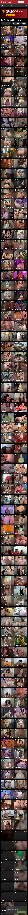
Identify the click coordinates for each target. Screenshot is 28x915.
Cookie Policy (16, 909)
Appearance (7, 23)
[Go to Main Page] (8, 2)
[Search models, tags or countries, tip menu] (26, 5)
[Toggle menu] (1, 2)
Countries (17, 23)
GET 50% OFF (10, 15)
